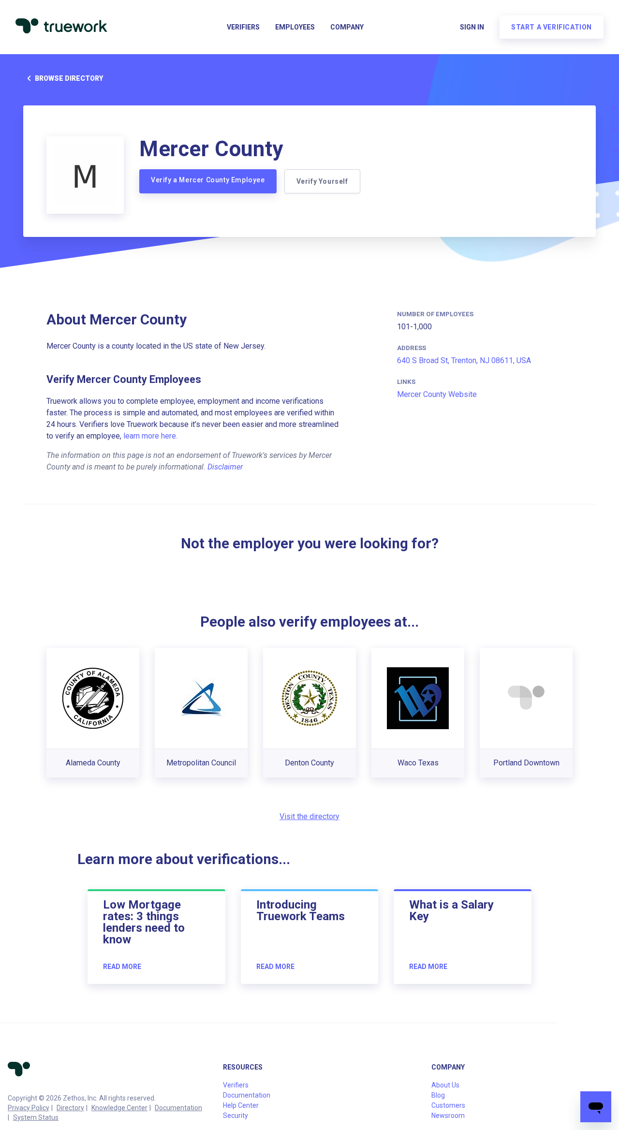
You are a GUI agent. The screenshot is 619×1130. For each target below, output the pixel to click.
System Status (36, 1117)
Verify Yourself (322, 181)
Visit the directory (309, 816)
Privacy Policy (28, 1108)
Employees (295, 27)
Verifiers (243, 27)
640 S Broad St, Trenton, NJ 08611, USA (464, 360)
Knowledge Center (119, 1108)
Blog (438, 1095)
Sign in (472, 27)
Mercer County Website (437, 394)
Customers (448, 1105)
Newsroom (448, 1115)
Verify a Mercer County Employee (208, 180)
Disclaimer (225, 466)
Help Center (241, 1105)
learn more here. (150, 435)
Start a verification (551, 27)
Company (347, 27)
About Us (445, 1085)
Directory (70, 1108)
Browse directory (69, 78)
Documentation (178, 1108)
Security (235, 1115)
